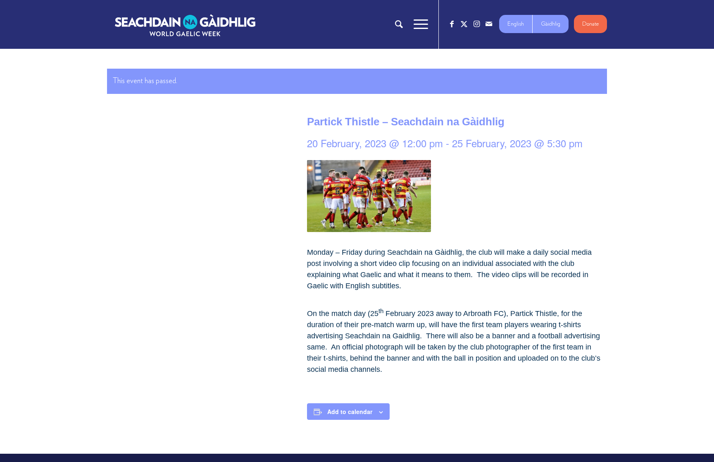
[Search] (399, 24)
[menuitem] (399, 24)
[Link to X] (464, 24)
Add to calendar (349, 411)
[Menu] (418, 24)
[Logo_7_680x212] (185, 24)
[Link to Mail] (489, 24)
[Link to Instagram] (476, 24)
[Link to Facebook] (451, 24)
